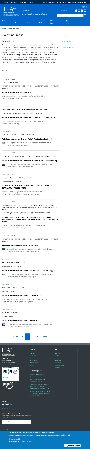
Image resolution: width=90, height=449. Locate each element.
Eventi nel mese (67, 41)
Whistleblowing (34, 363)
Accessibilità (58, 360)
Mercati (18, 22)
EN (85, 7)
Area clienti (67, 22)
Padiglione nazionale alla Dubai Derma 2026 (20, 245)
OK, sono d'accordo (72, 446)
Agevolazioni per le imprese (37, 386)
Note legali (57, 355)
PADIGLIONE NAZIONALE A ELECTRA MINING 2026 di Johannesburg (29, 160)
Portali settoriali (34, 377)
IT (82, 7)
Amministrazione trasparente (37, 358)
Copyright (57, 353)
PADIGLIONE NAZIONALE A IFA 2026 (17, 92)
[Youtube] (85, 11)
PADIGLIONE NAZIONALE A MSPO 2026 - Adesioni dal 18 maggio (28, 270)
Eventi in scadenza (68, 36)
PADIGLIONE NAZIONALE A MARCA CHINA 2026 (21, 295)
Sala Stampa (63, 10)
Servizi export (51, 22)
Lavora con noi (33, 355)
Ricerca (5, 70)
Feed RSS (57, 367)
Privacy (56, 358)
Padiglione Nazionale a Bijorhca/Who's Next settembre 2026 (27, 139)
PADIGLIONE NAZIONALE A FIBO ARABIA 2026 (21, 320)
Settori (29, 22)
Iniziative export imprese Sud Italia (38, 384)
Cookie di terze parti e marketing (21, 441)
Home (4, 28)
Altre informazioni (66, 435)
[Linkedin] (79, 11)
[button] (30, 70)
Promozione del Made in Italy (37, 374)
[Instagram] (82, 11)
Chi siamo (4, 22)
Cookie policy (58, 363)
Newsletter (5, 409)
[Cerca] (85, 15)
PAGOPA (82, 22)
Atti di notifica (33, 360)
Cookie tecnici (15, 439)
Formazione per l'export (36, 382)
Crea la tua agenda (68, 47)
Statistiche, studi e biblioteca (37, 379)
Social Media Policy (59, 365)
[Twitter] (76, 11)
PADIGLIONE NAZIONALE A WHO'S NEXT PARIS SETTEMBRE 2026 (28, 117)
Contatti (32, 365)
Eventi (40, 22)
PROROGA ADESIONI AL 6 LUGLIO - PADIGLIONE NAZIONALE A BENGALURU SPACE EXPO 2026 (27, 186)
